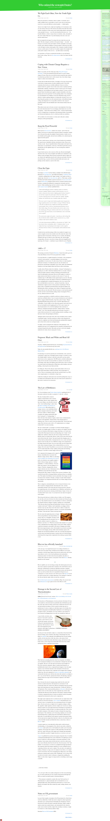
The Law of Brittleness (47, 387)
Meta (103, 188)
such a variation (57, 700)
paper (40, 735)
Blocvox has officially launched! (50, 544)
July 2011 (103, 145)
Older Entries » (68, 817)
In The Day (104, 114)
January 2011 (104, 150)
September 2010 (104, 153)
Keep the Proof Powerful (47, 126)
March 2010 (104, 158)
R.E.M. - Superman (105, 27)
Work (71, 389)
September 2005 (104, 181)
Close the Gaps (44, 168)
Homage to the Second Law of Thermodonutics (49, 590)
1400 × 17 (42, 248)
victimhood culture (67, 174)
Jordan (103, 108)
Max (103, 91)
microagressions (47, 174)
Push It (103, 20)
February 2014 (104, 123)
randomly (44, 636)
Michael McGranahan (106, 13)
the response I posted (43, 186)
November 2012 (104, 134)
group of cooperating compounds (62, 672)
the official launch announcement (46, 580)
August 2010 (104, 154)
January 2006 (104, 178)
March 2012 (104, 139)
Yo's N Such (104, 103)
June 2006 (103, 174)
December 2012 (104, 133)
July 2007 (103, 166)
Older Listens (103, 31)
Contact (103, 190)
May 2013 (103, 129)
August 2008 (104, 162)
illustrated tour (44, 581)
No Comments (104, 38)
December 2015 (104, 117)
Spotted (103, 33)
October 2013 (104, 125)
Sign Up (66, 573)
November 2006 (104, 170)
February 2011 (104, 149)
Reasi (106, 15)
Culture (71, 69)
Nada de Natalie (104, 104)
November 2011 (104, 142)
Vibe (103, 100)
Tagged (103, 111)
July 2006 (103, 173)
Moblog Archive (104, 81)
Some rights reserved (105, 192)
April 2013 (103, 130)
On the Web (68, 546)
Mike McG (103, 93)
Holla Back (104, 83)
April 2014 (103, 122)
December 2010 (104, 151)
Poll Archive (103, 101)
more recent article (67, 179)
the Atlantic (45, 172)
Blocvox (66, 557)
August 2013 (104, 127)
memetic (41, 727)
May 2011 (103, 147)
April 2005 (103, 185)
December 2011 (104, 141)
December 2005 (104, 179)
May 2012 (103, 137)
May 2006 (103, 175)
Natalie (103, 94)
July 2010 (103, 155)
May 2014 (103, 121)
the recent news (48, 130)
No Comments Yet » (68, 120)
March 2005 (104, 186)
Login (103, 189)
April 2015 (103, 118)
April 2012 (103, 138)
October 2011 (104, 143)
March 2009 (104, 161)
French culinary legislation (56, 392)
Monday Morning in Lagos (105, 107)
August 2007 (104, 165)
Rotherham (56, 253)
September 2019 (104, 115)
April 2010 (103, 157)
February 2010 (104, 159)
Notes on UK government (48, 793)
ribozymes (63, 689)
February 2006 (104, 177)
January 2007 (104, 169)
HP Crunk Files (104, 105)
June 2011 (103, 146)
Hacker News (44, 181)
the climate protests (56, 55)
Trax (103, 26)
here (49, 178)
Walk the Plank (104, 109)
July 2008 (103, 163)
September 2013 (104, 126)
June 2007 (103, 167)
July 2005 (103, 183)
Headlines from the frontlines (106, 36)
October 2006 (104, 171)
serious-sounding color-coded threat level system (48, 458)
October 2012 (104, 135)
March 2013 (104, 131)
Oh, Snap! (103, 35)
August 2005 (104, 182)
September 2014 (104, 119)
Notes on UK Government (47, 811)
